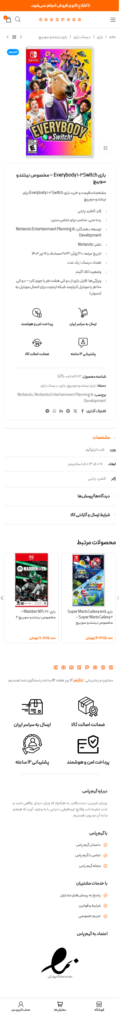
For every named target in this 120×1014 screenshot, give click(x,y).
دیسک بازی (82, 37)
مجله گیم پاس (90, 866)
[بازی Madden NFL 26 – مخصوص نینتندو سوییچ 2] (31, 580)
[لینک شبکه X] (75, 411)
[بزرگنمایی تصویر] (105, 147)
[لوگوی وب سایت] (60, 19)
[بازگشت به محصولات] (14, 37)
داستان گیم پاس (88, 845)
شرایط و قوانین (90, 906)
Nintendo (25, 395)
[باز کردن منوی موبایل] (113, 19)
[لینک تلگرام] (47, 411)
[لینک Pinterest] (68, 411)
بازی (100, 37)
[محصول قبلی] (21, 37)
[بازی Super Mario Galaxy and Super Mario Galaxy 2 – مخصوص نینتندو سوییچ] (89, 580)
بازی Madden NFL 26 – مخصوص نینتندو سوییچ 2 (36, 614)
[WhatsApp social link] (54, 411)
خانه (112, 37)
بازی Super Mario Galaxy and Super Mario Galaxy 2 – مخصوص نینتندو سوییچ (90, 617)
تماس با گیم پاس (88, 855)
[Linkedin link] (61, 411)
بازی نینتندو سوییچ (53, 37)
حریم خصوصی (89, 916)
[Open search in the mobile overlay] (18, 19)
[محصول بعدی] (7, 37)
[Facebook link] (82, 411)
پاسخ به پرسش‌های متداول (80, 895)
